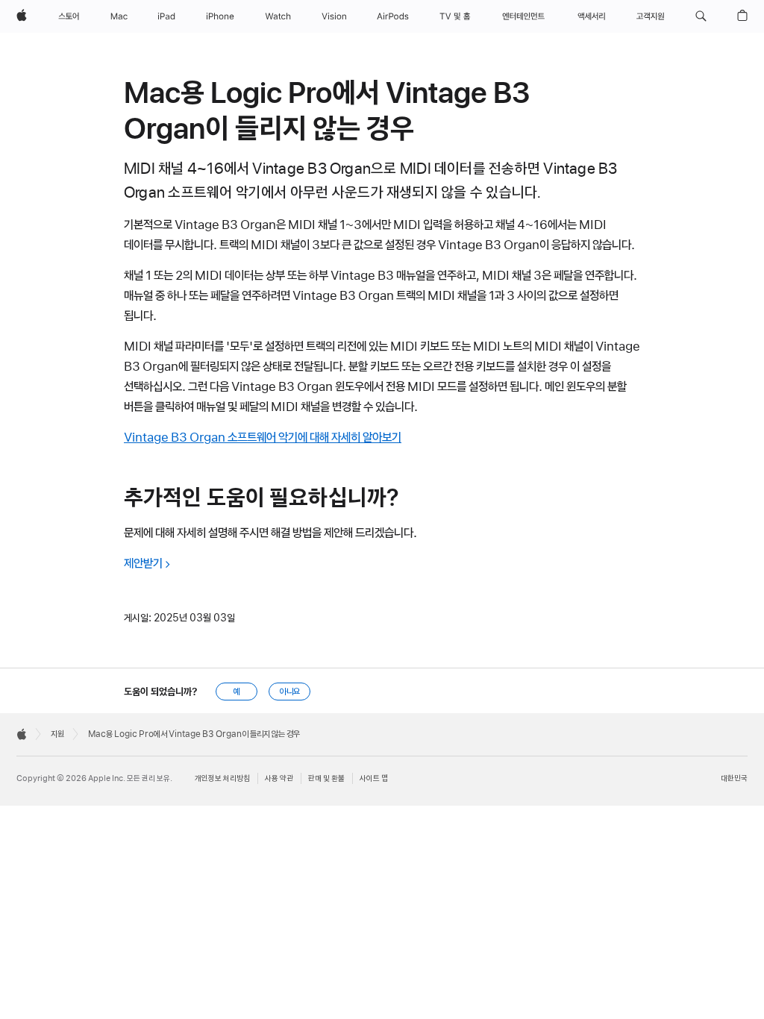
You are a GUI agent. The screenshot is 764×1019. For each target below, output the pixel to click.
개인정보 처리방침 (222, 778)
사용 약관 (279, 778)
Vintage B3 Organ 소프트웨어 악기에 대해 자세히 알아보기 (262, 437)
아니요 (290, 691)
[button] (701, 16)
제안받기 (143, 563)
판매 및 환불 (326, 778)
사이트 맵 (374, 778)
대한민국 (734, 778)
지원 (57, 734)
